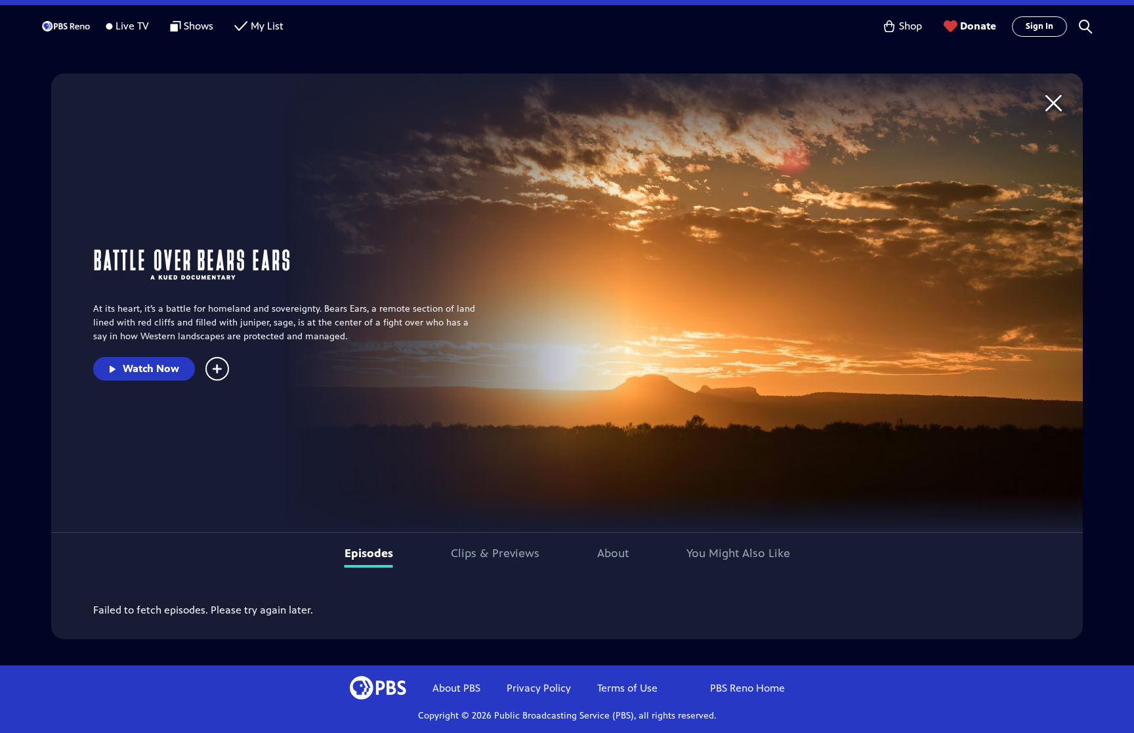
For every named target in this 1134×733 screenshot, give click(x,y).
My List (267, 26)
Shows (198, 26)
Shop (910, 26)
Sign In (1039, 26)
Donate (978, 26)
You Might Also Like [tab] (738, 553)
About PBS (456, 688)
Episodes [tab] (369, 553)
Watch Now (151, 368)
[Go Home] (1053, 102)
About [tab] (613, 553)
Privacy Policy (539, 688)
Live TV (132, 26)
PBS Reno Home (747, 688)
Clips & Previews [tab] (495, 553)
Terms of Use (627, 688)
